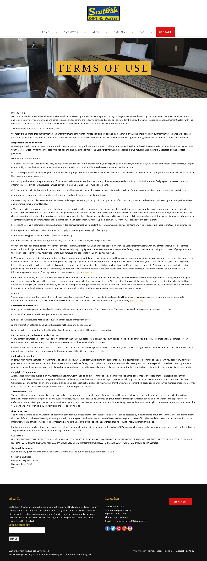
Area (95, 32)
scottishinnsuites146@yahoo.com (130, 520)
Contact (165, 32)
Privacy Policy (139, 550)
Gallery (119, 32)
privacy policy (89, 272)
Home (45, 32)
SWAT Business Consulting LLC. (77, 554)
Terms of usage (155, 550)
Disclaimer (169, 550)
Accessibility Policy (185, 550)
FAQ (142, 32)
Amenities (71, 32)
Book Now (180, 501)
